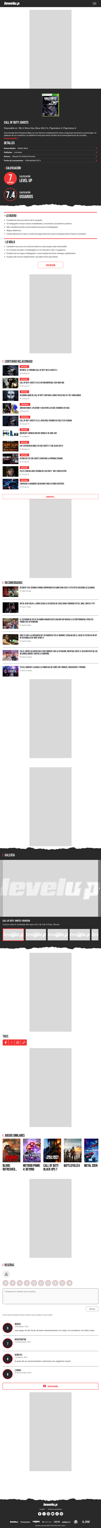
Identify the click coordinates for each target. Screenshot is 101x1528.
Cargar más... (50, 496)
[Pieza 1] (13, 934)
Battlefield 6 (72, 1165)
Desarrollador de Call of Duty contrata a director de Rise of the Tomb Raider (50, 395)
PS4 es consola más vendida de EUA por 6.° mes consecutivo (43, 471)
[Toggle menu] (94, 3)
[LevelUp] (14, 1522)
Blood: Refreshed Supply (9, 1169)
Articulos (25, 404)
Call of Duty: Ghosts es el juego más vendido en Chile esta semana (46, 420)
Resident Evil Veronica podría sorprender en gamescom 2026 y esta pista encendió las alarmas (57, 588)
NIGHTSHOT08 (20, 1339)
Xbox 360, (40, 128)
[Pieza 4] (80, 934)
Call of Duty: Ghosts (16, 122)
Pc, (47, 128)
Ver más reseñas (52, 1386)
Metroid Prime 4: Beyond (31, 1167)
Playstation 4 (69, 128)
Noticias (24, 366)
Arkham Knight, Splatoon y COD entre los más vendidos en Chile (45, 408)
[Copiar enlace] (24, 1042)
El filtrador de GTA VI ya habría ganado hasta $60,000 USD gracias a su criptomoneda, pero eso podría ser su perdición (56, 620)
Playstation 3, (56, 128)
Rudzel (18, 1324)
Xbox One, (30, 128)
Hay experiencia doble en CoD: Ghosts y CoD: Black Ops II (41, 446)
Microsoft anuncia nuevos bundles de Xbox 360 (38, 433)
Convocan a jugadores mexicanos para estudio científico (42, 484)
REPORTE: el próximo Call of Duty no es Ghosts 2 (38, 370)
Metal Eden (91, 1165)
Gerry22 (18, 1355)
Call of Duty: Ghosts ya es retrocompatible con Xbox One (42, 383)
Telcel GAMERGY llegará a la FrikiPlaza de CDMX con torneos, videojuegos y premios (53, 667)
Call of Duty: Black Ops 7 (51, 1167)
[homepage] (12, 3)
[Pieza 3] (58, 934)
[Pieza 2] (36, 934)
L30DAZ (18, 1370)
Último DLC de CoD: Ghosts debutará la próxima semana (41, 458)
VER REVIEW (50, 264)
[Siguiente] (99, 888)
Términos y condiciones (55, 1509)
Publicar (92, 1309)
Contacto (42, 1509)
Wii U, (22, 128)
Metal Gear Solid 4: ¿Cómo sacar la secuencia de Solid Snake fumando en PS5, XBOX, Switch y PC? (57, 603)
